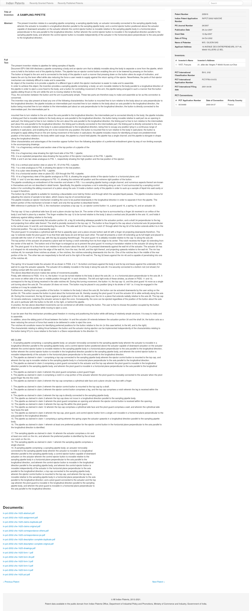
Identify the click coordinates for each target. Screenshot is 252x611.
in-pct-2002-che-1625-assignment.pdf (20, 517)
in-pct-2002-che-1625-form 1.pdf (18, 552)
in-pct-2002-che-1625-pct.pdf (16, 574)
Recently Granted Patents (41, 3)
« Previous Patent (11, 581)
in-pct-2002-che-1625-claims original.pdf (21, 526)
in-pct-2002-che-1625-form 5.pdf (18, 565)
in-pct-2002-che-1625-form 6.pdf (18, 570)
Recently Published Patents (70, 3)
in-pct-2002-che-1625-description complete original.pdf (28, 543)
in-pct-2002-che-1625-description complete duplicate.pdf (29, 539)
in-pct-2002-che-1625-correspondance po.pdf (24, 535)
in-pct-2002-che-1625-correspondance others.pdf (26, 530)
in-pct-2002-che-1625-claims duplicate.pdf (22, 521)
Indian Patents (15, 3)
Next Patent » (158, 581)
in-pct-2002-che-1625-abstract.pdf (19, 513)
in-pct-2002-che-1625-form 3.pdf (18, 561)
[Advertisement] (84, 49)
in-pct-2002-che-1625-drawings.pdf (19, 548)
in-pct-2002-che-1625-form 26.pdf (18, 556)
